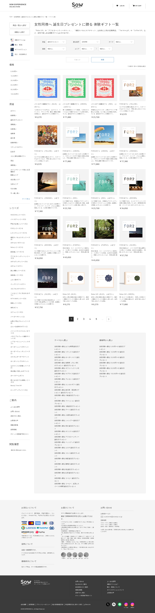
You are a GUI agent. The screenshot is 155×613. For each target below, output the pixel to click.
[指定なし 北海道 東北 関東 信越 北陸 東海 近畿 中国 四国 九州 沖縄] (87, 49)
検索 (102, 60)
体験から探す (20, 32)
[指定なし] (105, 49)
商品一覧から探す (19, 25)
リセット (77, 60)
